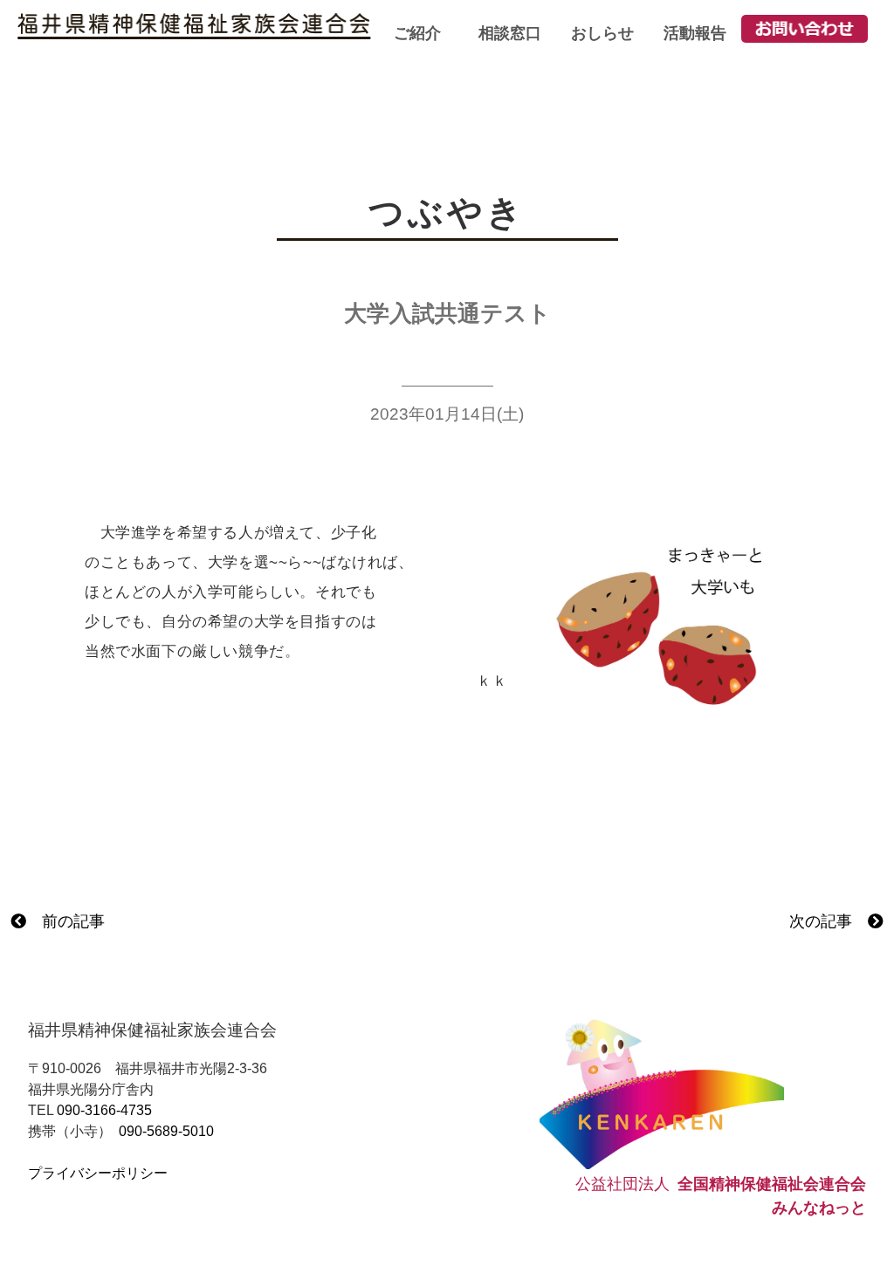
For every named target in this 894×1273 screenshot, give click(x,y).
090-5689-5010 (166, 1131)
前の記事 (65, 921)
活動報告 (695, 33)
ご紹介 (417, 33)
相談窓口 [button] (509, 33)
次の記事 (828, 921)
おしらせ (602, 33)
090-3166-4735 (104, 1110)
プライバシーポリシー (98, 1173)
